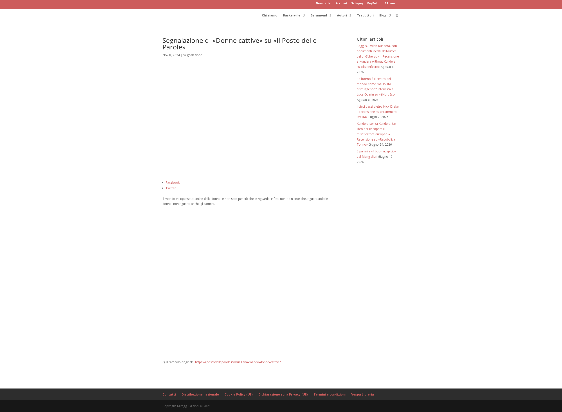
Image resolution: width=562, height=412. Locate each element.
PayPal (372, 3)
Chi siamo (269, 15)
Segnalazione (192, 55)
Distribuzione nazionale (200, 394)
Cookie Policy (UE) (239, 394)
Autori (342, 15)
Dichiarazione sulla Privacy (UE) (283, 394)
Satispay (357, 3)
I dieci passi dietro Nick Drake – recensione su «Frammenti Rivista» (378, 111)
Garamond (318, 15)
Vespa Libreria (362, 394)
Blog (382, 15)
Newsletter (324, 3)
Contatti (169, 394)
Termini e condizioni (329, 394)
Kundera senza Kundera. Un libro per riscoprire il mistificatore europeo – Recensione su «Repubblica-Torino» (376, 133)
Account (341, 3)
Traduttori (365, 15)
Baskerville (291, 15)
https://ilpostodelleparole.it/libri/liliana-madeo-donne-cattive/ (238, 362)
